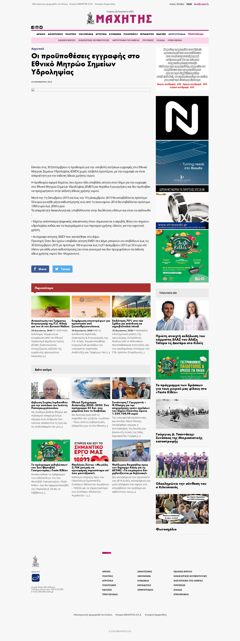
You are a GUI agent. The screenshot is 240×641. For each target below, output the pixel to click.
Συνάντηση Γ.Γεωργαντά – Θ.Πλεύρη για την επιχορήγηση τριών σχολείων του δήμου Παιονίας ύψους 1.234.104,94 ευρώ (131, 407)
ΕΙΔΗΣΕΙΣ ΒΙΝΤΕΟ (66, 40)
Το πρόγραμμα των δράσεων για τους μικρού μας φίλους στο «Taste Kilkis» (181, 388)
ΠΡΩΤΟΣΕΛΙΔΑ (195, 34)
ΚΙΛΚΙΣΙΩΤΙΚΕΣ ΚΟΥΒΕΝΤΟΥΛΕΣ (93, 40)
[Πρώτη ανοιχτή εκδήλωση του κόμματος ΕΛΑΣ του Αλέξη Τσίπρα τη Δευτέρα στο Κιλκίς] (182, 315)
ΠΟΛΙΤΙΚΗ (70, 34)
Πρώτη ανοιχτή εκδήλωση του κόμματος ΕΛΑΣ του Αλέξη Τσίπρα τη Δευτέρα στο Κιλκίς (180, 339)
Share (42, 269)
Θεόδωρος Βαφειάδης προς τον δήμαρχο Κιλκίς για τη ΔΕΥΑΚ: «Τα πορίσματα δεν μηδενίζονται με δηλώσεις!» (130, 469)
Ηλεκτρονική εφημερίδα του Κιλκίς (50, 3)
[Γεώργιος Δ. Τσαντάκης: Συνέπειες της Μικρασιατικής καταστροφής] (182, 414)
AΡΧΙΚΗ (41, 34)
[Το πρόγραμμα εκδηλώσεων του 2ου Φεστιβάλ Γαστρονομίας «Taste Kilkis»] (50, 450)
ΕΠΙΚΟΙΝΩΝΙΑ (175, 40)
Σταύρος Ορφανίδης (105, 3)
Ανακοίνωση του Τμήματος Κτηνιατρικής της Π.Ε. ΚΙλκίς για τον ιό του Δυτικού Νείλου (50, 323)
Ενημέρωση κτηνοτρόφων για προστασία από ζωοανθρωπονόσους (91, 323)
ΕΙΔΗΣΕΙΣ (161, 34)
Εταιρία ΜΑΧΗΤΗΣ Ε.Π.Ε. (81, 3)
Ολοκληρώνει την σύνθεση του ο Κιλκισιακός (181, 485)
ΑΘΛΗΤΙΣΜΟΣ (55, 34)
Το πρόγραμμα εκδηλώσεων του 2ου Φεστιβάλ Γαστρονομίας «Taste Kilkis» (49, 467)
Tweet (65, 269)
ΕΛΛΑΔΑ (161, 40)
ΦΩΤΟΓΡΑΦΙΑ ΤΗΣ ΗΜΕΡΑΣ (125, 40)
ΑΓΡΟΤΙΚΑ (101, 34)
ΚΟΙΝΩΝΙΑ (115, 34)
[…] (44, 356)
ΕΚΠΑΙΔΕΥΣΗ (147, 34)
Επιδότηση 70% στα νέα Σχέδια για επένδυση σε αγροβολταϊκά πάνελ (127, 323)
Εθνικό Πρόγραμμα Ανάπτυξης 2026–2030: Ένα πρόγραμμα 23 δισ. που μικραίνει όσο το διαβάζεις (90, 406)
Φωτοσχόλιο (166, 529)
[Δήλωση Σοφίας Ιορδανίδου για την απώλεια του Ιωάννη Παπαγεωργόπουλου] (50, 388)
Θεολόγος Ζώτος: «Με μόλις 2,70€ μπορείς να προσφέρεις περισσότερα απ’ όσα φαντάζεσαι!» (91, 469)
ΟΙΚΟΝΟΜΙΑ (86, 34)
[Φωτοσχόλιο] (182, 509)
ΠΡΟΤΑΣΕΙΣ (148, 40)
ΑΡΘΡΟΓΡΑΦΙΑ (176, 34)
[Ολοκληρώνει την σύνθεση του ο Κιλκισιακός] (182, 463)
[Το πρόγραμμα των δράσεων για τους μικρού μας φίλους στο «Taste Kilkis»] (182, 365)
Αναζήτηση (200, 4)
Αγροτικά (37, 49)
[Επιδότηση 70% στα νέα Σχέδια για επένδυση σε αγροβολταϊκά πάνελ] (131, 306)
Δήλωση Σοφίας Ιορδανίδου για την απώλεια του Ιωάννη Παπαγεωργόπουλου (49, 405)
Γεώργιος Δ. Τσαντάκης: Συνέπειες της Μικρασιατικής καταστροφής (179, 437)
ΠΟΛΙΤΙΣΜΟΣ (131, 34)
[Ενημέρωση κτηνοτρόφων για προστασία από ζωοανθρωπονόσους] (91, 306)
